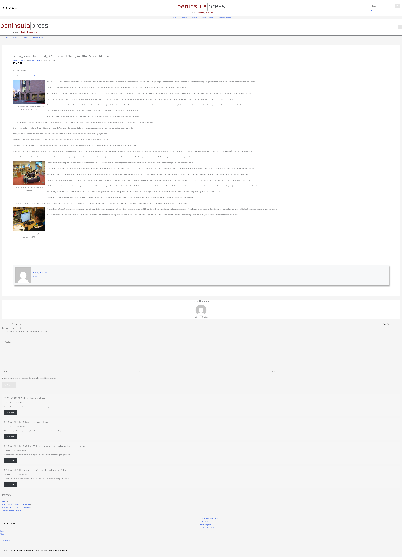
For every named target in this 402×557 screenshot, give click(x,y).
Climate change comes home (209, 518)
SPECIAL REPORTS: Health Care (211, 528)
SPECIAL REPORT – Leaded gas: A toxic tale (24, 398)
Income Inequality (205, 525)
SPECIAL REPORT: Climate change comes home (26, 422)
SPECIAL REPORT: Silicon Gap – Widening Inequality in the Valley (35, 470)
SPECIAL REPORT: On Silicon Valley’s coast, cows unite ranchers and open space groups (44, 446)
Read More (10, 412)
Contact (2, 537)
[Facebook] (4, 8)
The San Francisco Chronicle (11, 511)
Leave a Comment (19, 60)
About (2, 534)
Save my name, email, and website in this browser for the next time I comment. (30, 378)
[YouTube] (13, 8)
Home (2, 531)
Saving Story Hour (30, 76)
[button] (372, 10)
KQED (4, 501)
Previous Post (15, 324)
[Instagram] (7, 8)
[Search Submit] (397, 5)
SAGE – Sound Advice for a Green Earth (16, 504)
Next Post (387, 324)
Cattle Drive (204, 521)
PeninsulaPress (5, 540)
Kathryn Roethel (41, 272)
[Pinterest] (18, 63)
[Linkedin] (21, 63)
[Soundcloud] (16, 8)
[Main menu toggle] (400, 27)
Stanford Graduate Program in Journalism (16, 507)
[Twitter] (10, 8)
